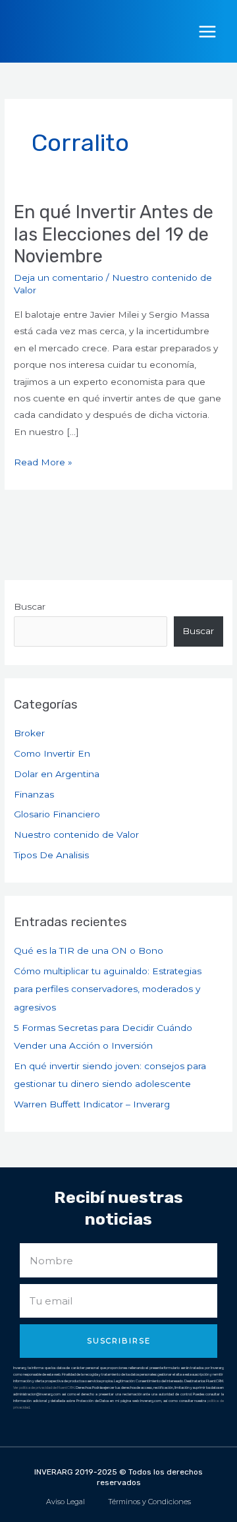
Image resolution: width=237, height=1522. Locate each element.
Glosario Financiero (57, 814)
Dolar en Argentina (56, 774)
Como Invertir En (52, 753)
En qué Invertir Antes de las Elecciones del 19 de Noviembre (113, 234)
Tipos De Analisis (51, 855)
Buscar (29, 606)
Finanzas (34, 794)
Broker (29, 733)
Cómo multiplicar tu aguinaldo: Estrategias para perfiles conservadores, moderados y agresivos (107, 989)
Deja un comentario (58, 277)
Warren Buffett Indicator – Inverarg (92, 1104)
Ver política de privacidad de (35, 1388)
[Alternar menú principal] (207, 31)
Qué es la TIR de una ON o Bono (88, 950)
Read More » (43, 460)
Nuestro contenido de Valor (76, 834)
